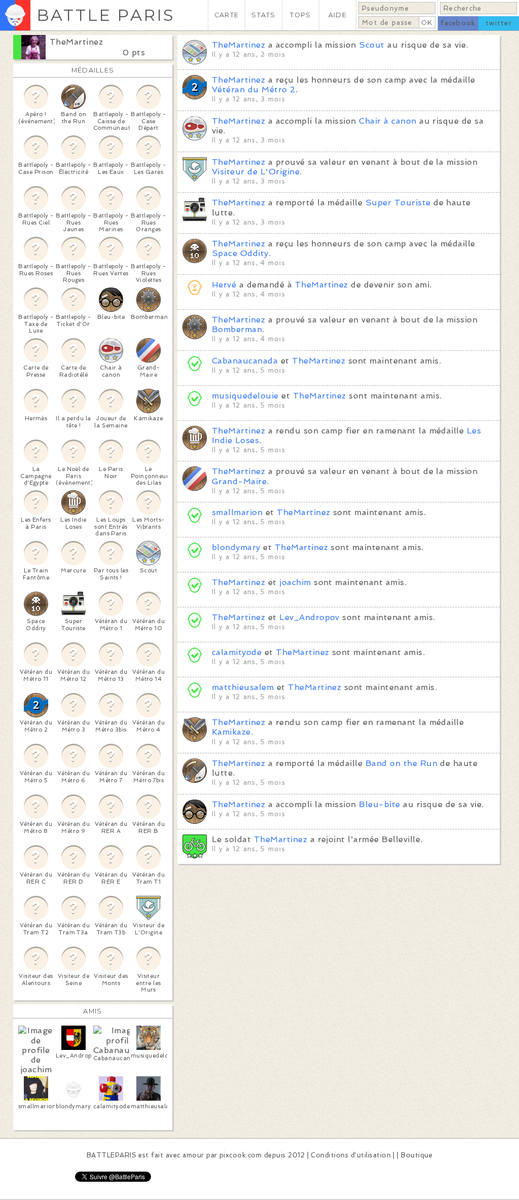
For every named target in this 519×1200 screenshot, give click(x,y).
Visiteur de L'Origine (256, 171)
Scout (371, 45)
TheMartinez (76, 42)
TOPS (300, 15)
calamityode (237, 652)
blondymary (236, 547)
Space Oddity (240, 253)
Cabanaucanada (245, 361)
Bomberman (237, 329)
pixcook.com (240, 1155)
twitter (499, 23)
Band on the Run (401, 763)
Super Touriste (398, 202)
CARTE (226, 15)
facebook (457, 23)
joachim (295, 582)
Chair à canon (387, 121)
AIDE (337, 15)
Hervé (224, 284)
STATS (263, 15)
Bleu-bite (379, 804)
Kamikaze (231, 732)
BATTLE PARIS (105, 15)
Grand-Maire (239, 481)
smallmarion (237, 512)
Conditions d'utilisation (351, 1155)
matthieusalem (243, 687)
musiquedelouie (245, 396)
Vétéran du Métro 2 (253, 89)
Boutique (416, 1155)
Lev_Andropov (309, 617)
